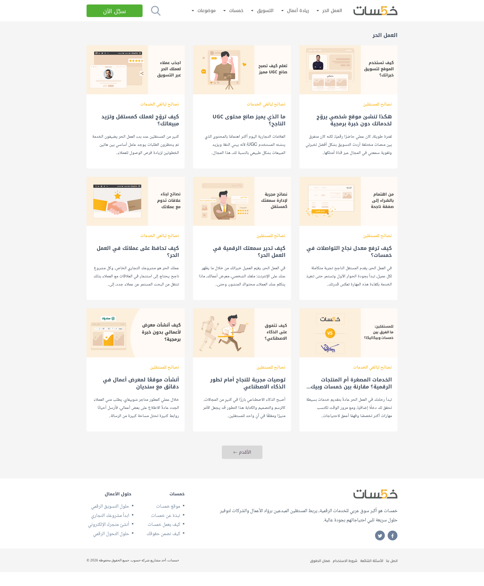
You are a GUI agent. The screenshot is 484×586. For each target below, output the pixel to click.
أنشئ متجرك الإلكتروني (108, 525)
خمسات (236, 11)
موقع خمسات (168, 506)
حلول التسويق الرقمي (110, 506)
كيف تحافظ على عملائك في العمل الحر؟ (138, 252)
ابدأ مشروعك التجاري (110, 516)
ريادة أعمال (298, 11)
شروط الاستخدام (345, 561)
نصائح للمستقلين (377, 104)
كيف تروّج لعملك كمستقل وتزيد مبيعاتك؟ (140, 120)
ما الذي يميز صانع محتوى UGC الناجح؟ (249, 120)
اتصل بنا (391, 561)
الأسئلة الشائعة (371, 561)
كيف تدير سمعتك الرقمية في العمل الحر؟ (249, 252)
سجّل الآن (114, 11)
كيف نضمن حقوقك (163, 534)
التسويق (265, 11)
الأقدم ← (242, 452)
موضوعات (206, 11)
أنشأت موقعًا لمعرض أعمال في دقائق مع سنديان (141, 383)
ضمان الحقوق (320, 561)
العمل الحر (332, 11)
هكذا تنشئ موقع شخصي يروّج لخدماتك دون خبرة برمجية (354, 120)
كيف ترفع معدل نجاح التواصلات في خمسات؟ (349, 252)
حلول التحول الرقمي (111, 534)
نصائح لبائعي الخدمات (266, 104)
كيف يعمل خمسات (164, 525)
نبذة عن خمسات (165, 516)
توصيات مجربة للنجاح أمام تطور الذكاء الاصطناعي (247, 383)
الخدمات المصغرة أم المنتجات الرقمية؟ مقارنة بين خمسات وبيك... (349, 383)
